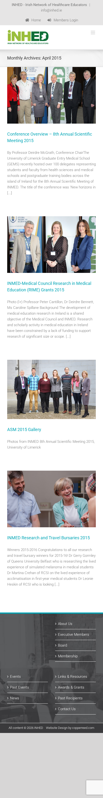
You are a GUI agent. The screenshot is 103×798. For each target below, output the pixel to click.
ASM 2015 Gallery (24, 429)
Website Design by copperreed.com (70, 728)
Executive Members (73, 634)
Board (62, 645)
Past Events (19, 687)
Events (15, 676)
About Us (65, 624)
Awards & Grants (71, 687)
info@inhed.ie (51, 10)
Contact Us (67, 709)
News (14, 698)
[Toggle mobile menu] (93, 32)
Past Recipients (70, 698)
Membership (68, 656)
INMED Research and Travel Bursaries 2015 (48, 537)
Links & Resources (72, 676)
